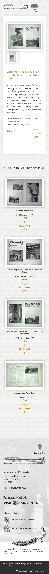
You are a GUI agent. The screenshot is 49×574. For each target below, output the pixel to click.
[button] (43, 8)
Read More (24, 225)
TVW (43, 549)
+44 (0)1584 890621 (17, 487)
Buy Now (36, 133)
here (24, 566)
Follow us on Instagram (22, 519)
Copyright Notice (11, 551)
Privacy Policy (27, 551)
